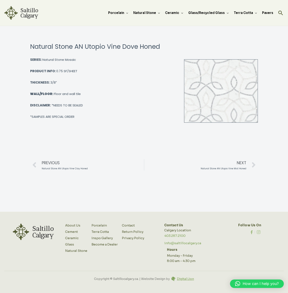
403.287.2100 (175, 236)
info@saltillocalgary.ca (182, 243)
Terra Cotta (243, 13)
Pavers (267, 13)
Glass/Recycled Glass (206, 13)
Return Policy (132, 232)
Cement (71, 232)
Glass (69, 244)
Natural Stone (144, 13)
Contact (128, 225)
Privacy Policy (133, 238)
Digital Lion (185, 279)
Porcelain (116, 13)
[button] (280, 13)
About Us (72, 225)
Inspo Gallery (102, 238)
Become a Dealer (105, 244)
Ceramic (172, 13)
